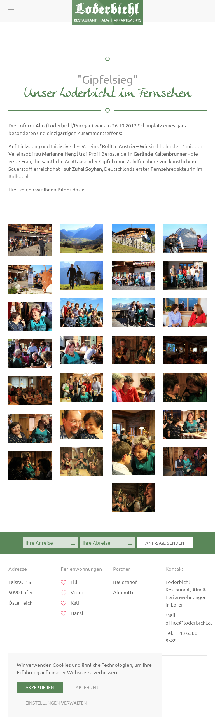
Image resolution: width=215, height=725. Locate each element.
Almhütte (124, 592)
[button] (11, 11)
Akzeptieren (39, 687)
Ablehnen (87, 687)
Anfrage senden (164, 543)
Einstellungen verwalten (56, 702)
